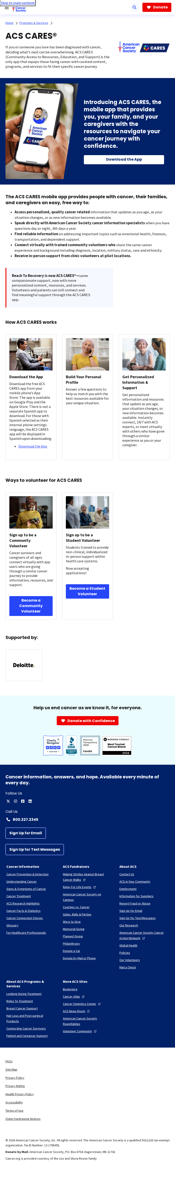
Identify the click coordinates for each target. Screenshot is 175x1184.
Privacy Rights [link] (15, 1086)
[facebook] (23, 801)
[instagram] (15, 801)
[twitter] (8, 801)
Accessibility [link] (14, 1102)
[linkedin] (30, 801)
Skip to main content (18, 2)
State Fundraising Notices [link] (23, 1119)
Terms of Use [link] (14, 1110)
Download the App (32, 446)
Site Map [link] (11, 1069)
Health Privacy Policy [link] (19, 1094)
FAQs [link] (9, 1061)
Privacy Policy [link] (14, 1078)
